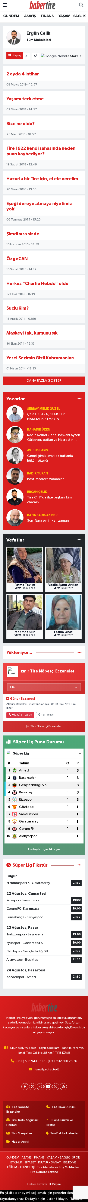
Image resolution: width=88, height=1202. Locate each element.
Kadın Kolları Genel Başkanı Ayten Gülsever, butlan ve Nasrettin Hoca (53, 437)
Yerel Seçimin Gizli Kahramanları (40, 358)
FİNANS (47, 16)
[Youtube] (47, 1086)
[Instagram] (40, 1086)
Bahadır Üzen (38, 429)
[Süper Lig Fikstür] (80, 865)
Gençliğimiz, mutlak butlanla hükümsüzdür (50, 458)
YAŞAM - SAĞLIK (72, 16)
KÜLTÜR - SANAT (49, 1162)
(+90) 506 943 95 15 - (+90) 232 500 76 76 (46, 1061)
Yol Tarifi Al (47, 715)
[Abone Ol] (53, 56)
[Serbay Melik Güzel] (14, 414)
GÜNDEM (11, 16)
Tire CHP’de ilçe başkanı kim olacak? (49, 500)
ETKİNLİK (16, 1162)
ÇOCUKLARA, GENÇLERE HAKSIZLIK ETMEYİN (47, 417)
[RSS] (63, 1086)
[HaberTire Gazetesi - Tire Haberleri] (42, 5)
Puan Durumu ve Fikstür (59, 1122)
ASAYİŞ (30, 16)
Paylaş (17, 55)
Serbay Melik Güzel (43, 408)
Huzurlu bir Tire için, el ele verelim (42, 179)
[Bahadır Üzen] (14, 434)
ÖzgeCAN (17, 259)
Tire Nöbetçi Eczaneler (17, 1109)
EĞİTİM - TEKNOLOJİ (21, 1167)
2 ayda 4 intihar (22, 74)
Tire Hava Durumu (64, 1107)
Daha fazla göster (44, 381)
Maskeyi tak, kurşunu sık (32, 333)
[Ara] (81, 5)
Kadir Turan (37, 473)
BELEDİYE (69, 1162)
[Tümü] (80, 399)
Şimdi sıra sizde (22, 234)
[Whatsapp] (55, 1086)
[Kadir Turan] (14, 476)
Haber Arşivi (20, 1141)
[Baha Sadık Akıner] (14, 517)
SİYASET (30, 1162)
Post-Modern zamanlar (45, 479)
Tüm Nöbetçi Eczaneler (46, 726)
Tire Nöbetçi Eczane (44, 1171)
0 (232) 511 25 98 (22, 715)
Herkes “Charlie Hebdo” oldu (37, 283)
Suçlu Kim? (17, 308)
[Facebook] (24, 1086)
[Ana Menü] (5, 5)
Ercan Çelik (37, 492)
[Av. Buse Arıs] (14, 455)
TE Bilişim (54, 1184)
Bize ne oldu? (20, 124)
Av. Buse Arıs (37, 450)
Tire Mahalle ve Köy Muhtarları (58, 1167)
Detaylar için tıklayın (44, 849)
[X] (32, 1086)
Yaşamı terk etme (25, 99)
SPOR (76, 1157)
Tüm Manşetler (21, 1133)
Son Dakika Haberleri (64, 1133)
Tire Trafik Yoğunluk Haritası (22, 1122)
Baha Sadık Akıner (42, 515)
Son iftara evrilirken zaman (48, 520)
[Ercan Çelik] (14, 497)
